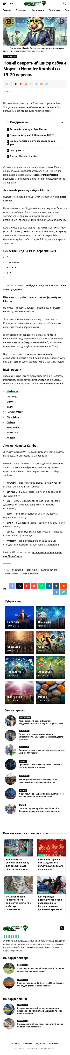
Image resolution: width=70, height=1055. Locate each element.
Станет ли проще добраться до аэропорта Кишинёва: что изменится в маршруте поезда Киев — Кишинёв (39, 1011)
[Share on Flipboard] (21, 84)
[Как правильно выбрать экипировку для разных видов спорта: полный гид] (18, 847)
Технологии (10, 56)
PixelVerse (12, 391)
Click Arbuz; (13, 417)
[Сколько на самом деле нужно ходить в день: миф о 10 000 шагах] (10, 750)
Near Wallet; (13, 427)
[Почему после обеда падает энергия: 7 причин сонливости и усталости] (9, 1024)
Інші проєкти (17, 150)
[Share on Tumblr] (56, 586)
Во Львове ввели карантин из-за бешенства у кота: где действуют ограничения (18, 903)
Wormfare (12, 432)
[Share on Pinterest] (26, 84)
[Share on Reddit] (63, 586)
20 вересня (32, 570)
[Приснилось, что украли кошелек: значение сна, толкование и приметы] (10, 764)
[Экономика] (50, 617)
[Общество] (19, 642)
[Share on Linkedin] (49, 586)
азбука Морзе (11, 574)
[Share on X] (16, 84)
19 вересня (17, 570)
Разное (42, 696)
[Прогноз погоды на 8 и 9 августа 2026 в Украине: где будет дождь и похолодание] (9, 983)
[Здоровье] (50, 667)
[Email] (41, 84)
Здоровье (44, 671)
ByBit (10, 513)
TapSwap (11, 396)
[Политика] (19, 617)
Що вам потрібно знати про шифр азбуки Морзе (31, 143)
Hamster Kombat (53, 383)
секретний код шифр (40, 354)
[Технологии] (19, 667)
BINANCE (12, 491)
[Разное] (50, 692)
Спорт (42, 646)
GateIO (11, 531)
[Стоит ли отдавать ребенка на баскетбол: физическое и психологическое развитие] (10, 808)
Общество (13, 646)
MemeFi (11, 401)
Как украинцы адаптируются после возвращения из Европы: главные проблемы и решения (50, 903)
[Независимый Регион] (35, 3)
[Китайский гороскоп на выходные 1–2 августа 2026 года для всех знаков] (51, 847)
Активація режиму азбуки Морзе (28, 129)
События (11, 892)
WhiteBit (12, 540)
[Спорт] (50, 642)
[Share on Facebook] (11, 84)
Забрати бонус (22, 342)
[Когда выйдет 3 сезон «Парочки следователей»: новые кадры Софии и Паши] (10, 721)
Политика (13, 622)
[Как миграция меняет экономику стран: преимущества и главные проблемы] (10, 779)
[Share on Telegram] (36, 84)
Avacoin (11, 437)
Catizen (11, 422)
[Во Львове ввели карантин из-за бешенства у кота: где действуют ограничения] (18, 885)
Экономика (44, 622)
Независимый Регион (45, 174)
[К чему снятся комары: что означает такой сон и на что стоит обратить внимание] (10, 793)
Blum (9, 406)
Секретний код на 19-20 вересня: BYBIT (32, 135)
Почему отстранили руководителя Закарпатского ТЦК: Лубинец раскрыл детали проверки (41, 737)
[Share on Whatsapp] (31, 84)
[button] (6, 3)
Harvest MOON (15, 411)
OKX (9, 500)
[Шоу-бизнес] (19, 692)
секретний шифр (30, 574)
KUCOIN (11, 482)
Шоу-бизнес (14, 696)
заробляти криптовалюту (40, 107)
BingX (10, 522)
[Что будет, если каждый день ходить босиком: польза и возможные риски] (9, 968)
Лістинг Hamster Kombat (23, 156)
